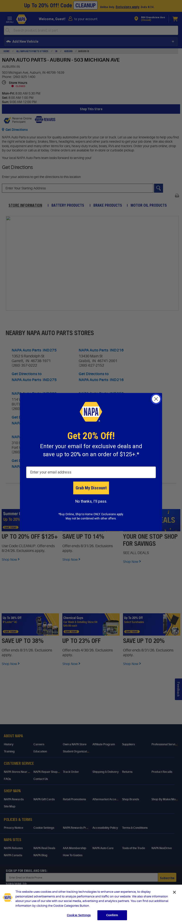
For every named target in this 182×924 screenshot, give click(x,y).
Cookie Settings (79, 915)
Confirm (112, 915)
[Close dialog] (156, 399)
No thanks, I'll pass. (91, 501)
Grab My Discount (91, 487)
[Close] (174, 892)
